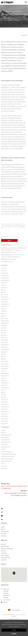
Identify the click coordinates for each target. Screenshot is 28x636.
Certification (4, 444)
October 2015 (4, 385)
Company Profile (5, 531)
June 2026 (3, 268)
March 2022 (4, 337)
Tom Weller (8, 225)
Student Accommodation (7, 548)
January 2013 (4, 421)
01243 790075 (6, 600)
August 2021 (4, 352)
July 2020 (3, 371)
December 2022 (5, 321)
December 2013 (5, 416)
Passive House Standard (7, 459)
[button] (14, 573)
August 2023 (4, 306)
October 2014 (4, 409)
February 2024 (4, 294)
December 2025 (5, 275)
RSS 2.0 (24, 226)
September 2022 (5, 323)
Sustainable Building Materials (8, 454)
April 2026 (3, 270)
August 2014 (4, 414)
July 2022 (3, 328)
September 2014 (5, 411)
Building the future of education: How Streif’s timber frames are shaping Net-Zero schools (13, 249)
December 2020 (5, 366)
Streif (7, 2)
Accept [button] (14, 630)
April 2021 (3, 359)
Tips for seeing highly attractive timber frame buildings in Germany (15, 493)
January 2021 (4, 364)
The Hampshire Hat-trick (7, 261)
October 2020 (4, 368)
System (3, 527)
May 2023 (3, 313)
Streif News (21, 225)
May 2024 (3, 290)
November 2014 (5, 406)
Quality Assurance (5, 447)
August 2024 (4, 282)
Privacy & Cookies (14, 619)
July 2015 (3, 390)
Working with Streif (6, 442)
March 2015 (4, 397)
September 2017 (5, 373)
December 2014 (5, 404)
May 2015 (3, 392)
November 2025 (5, 278)
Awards (3, 463)
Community (4, 559)
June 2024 (3, 287)
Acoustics (3, 430)
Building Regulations (6, 435)
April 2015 (3, 395)
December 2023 (5, 299)
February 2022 (4, 340)
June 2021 (3, 354)
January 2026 (4, 273)
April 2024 (3, 292)
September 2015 (5, 387)
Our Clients (3, 533)
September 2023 (5, 304)
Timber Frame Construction (8, 456)
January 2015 (4, 402)
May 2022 (3, 333)
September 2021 (5, 349)
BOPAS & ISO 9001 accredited (8, 259)
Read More (14, 633)
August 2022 (4, 325)
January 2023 (4, 318)
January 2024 (4, 297)
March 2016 (4, 380)
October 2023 (4, 301)
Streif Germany (16, 610)
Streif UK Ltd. (16, 614)
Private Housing (5, 555)
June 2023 (3, 311)
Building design (5, 437)
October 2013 (4, 418)
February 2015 (4, 399)
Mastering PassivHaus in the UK (8, 252)
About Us (3, 529)
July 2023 (3, 309)
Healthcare (3, 551)
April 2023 (3, 316)
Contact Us (3, 536)
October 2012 (4, 423)
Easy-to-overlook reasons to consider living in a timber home (14, 486)
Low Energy (4, 466)
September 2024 (5, 280)
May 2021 (3, 356)
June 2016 (3, 378)
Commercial (4, 553)
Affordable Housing (5, 557)
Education (3, 432)
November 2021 (5, 344)
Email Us (5, 602)
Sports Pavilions (5, 546)
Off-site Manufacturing (6, 451)
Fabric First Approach (6, 461)
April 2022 (3, 335)
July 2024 (3, 285)
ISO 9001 (3, 449)
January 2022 (4, 342)
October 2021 (4, 347)
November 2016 (5, 375)
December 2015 (5, 383)
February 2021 (4, 361)
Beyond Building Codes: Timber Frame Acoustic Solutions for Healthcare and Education (12, 255)
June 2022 (3, 330)
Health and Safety (5, 439)
